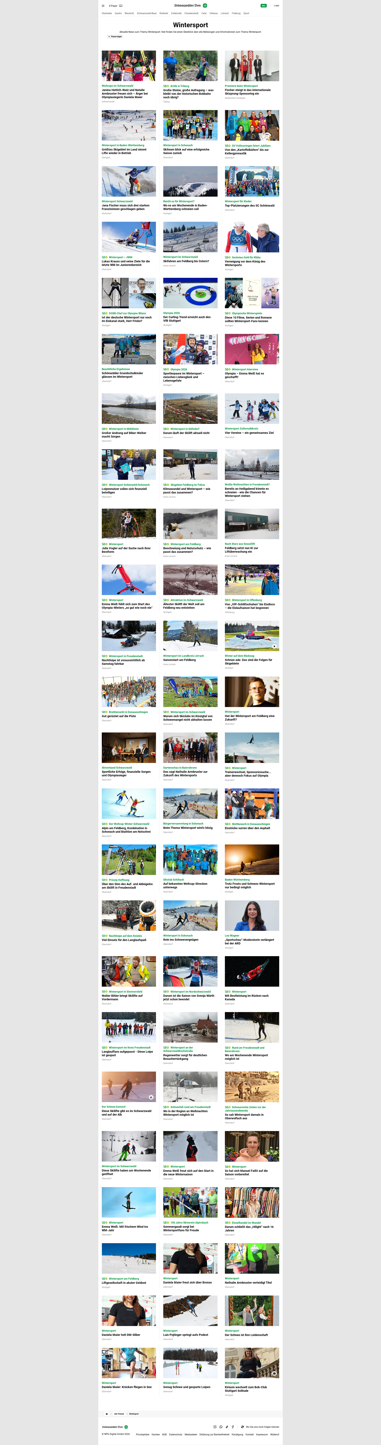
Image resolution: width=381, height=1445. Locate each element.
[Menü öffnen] (103, 6)
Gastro (118, 13)
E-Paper (113, 5)
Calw (204, 13)
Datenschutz (175, 1434)
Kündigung (237, 1434)
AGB (164, 1434)
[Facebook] (233, 1426)
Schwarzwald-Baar (147, 13)
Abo (264, 5)
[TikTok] (227, 1426)
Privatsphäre (142, 1434)
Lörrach (225, 13)
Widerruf (274, 1434)
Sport (246, 13)
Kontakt (250, 1434)
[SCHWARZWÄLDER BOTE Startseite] (190, 5)
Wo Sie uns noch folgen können (262, 1427)
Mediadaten (191, 1434)
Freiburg (236, 13)
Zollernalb (176, 13)
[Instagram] (215, 1426)
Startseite (107, 13)
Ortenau (214, 13)
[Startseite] (106, 1414)
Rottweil (164, 13)
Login (276, 5)
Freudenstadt (191, 13)
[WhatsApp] (221, 1426)
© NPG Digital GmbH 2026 (116, 1434)
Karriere (156, 1434)
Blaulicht (129, 13)
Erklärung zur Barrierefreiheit (214, 1434)
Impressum (262, 1434)
